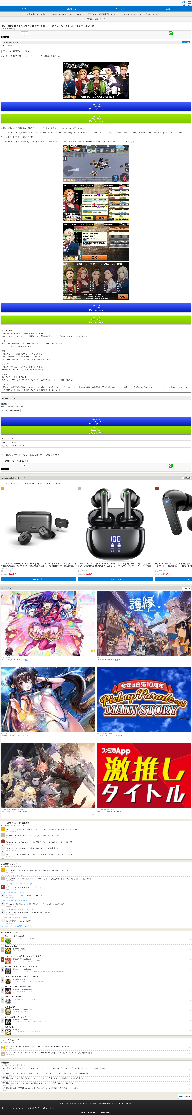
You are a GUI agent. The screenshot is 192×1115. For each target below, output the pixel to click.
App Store (96, 107)
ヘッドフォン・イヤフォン (12, 483)
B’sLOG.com (126, 1103)
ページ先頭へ (185, 1096)
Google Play (96, 119)
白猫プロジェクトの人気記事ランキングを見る (15, 900)
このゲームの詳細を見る (12, 410)
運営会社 (81, 1103)
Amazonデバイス (44, 483)
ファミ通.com (116, 1103)
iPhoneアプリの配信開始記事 (86, 14)
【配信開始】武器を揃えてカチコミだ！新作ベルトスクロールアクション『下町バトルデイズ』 (129, 14)
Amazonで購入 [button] (38, 579)
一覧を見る (186, 478)
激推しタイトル (100, 19)
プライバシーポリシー (93, 1103)
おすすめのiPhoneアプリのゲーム (64, 14)
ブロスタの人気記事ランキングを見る (13, 892)
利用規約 (73, 1103)
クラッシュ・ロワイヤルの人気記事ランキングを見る (17, 926)
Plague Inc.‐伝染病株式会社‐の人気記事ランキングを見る (17, 909)
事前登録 (89, 19)
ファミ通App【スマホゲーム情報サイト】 (37, 14)
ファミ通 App (8, 3)
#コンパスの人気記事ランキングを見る (13, 875)
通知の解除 (106, 1103)
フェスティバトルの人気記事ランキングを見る (15, 917)
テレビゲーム (58, 483)
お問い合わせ (64, 1103)
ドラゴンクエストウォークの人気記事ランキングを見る (18, 884)
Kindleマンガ (29, 483)
